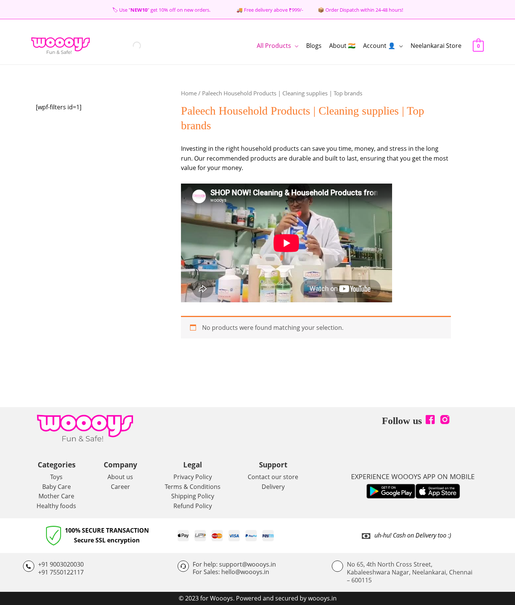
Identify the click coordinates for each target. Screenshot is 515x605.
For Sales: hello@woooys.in (231, 572)
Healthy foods (56, 506)
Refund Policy (192, 506)
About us (120, 477)
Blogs (314, 45)
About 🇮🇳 (342, 45)
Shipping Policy (192, 496)
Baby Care (56, 486)
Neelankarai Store (436, 45)
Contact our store (273, 477)
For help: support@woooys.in (234, 564)
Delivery (273, 486)
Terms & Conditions (193, 486)
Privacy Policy (192, 477)
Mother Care (56, 496)
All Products (274, 45)
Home (189, 93)
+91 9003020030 (61, 564)
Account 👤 (379, 45)
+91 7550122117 (61, 572)
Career (120, 486)
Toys (56, 477)
